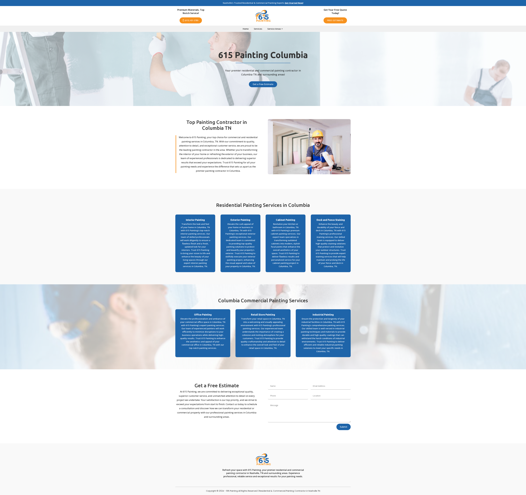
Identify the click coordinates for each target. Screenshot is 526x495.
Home (246, 28)
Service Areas (274, 28)
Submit (343, 426)
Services (258, 28)
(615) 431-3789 (191, 20)
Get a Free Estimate (263, 84)
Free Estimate (335, 20)
